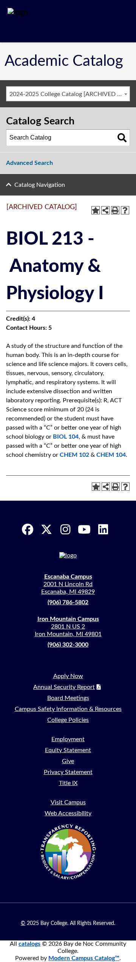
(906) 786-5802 (68, 602)
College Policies (68, 720)
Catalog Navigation (39, 185)
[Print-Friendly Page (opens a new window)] (115, 210)
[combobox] (68, 93)
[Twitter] (46, 529)
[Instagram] (65, 529)
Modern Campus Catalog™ (83, 958)
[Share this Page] (105, 210)
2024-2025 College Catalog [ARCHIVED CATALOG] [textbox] (69, 94)
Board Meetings (68, 698)
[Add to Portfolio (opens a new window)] (95, 210)
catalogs (29, 944)
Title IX (68, 783)
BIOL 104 (66, 437)
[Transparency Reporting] (68, 851)
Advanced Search (29, 163)
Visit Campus (68, 802)
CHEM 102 (74, 455)
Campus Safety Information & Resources (68, 709)
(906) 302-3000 (68, 645)
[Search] (122, 137)
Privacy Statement (68, 772)
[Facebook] (28, 529)
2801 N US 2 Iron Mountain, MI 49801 (68, 626)
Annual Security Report (64, 687)
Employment (68, 739)
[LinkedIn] (103, 529)
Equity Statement (68, 750)
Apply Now (68, 676)
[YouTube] (84, 529)
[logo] (44, 21)
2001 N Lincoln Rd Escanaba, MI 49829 (68, 584)
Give (68, 761)
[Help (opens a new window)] (125, 210)
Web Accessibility (68, 813)
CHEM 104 (111, 455)
